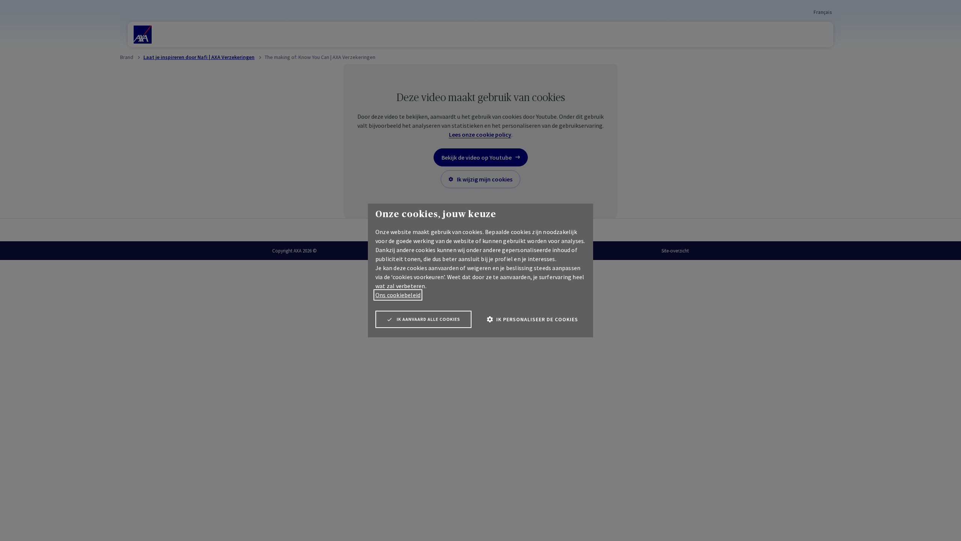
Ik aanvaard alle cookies (428, 319)
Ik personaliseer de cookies (537, 319)
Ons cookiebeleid (397, 295)
